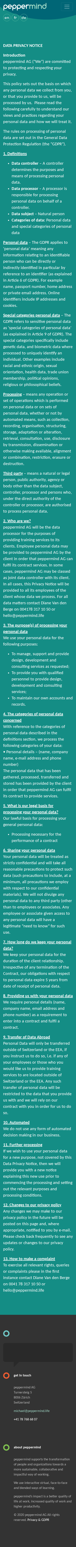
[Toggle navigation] (67, 7)
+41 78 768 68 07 (25, 1419)
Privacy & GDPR (38, 1520)
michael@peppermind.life (32, 1411)
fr (15, 18)
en (6, 18)
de (23, 18)
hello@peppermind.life (23, 616)
